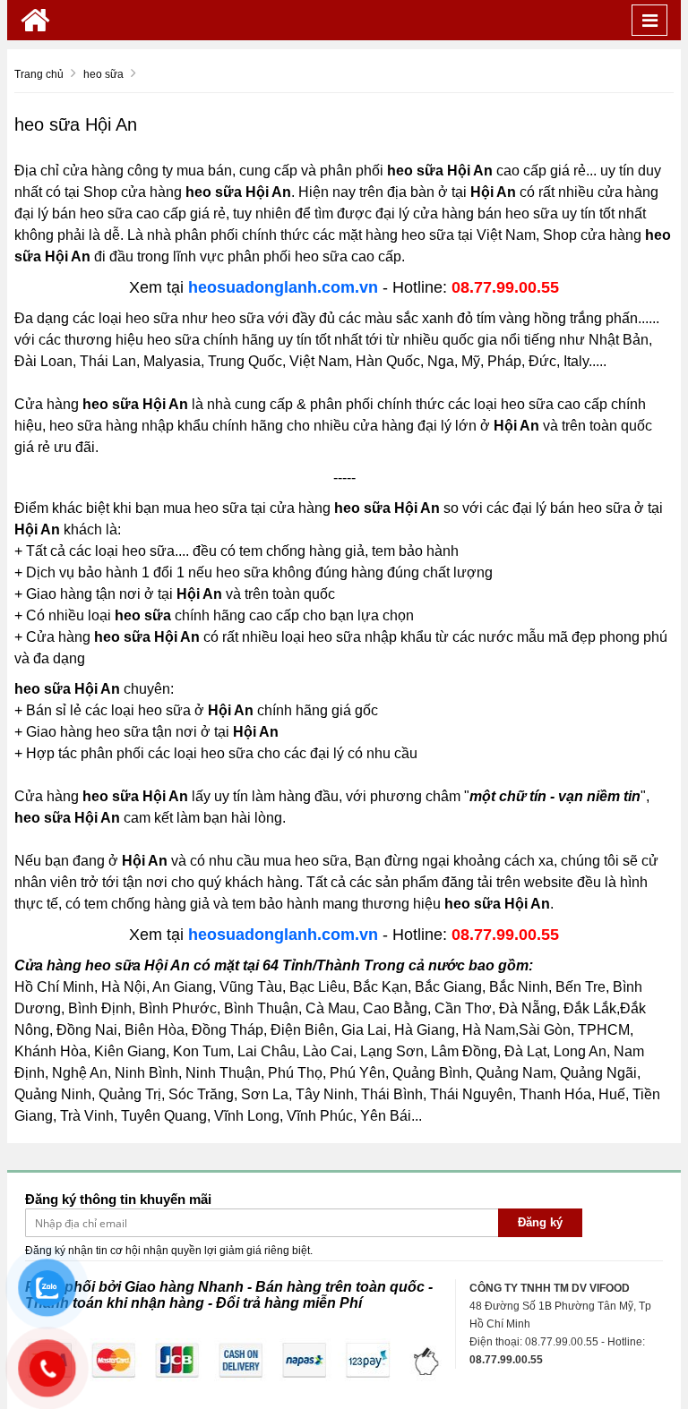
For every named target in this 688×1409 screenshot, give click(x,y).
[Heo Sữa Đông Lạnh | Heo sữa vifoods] (35, 20)
